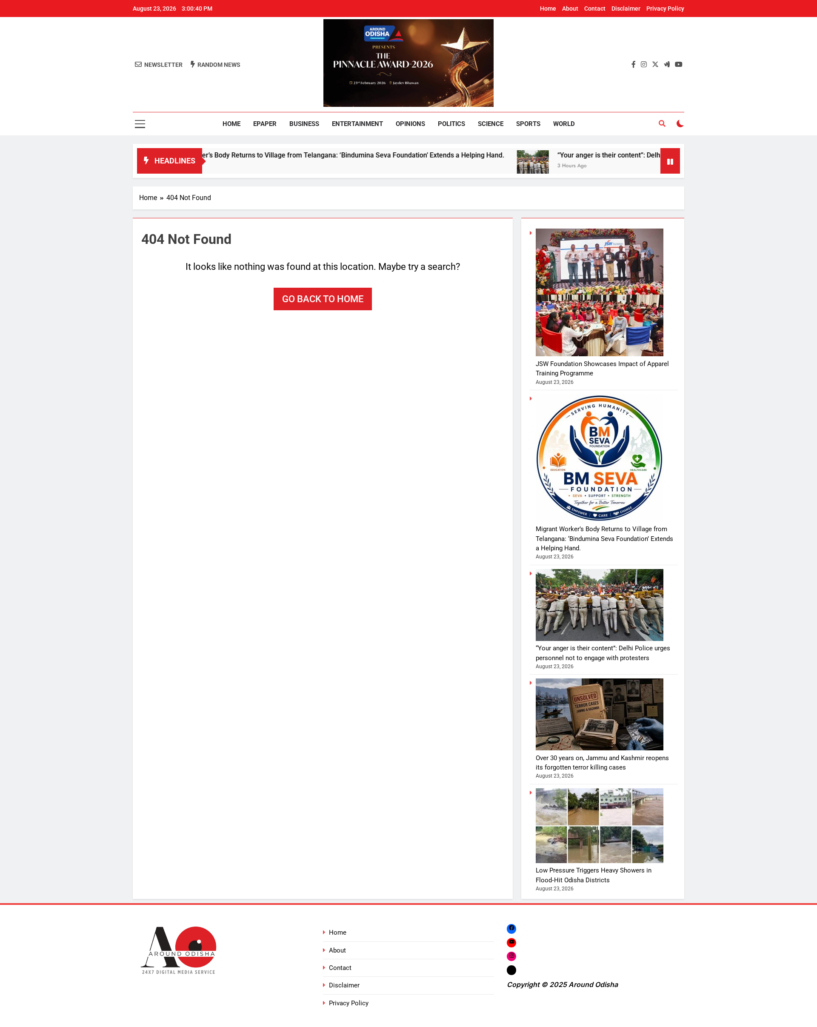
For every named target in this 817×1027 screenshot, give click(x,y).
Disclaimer (625, 8)
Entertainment (357, 124)
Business (304, 124)
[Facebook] (511, 928)
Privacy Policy (665, 8)
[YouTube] (511, 942)
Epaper (265, 124)
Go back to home (322, 299)
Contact (595, 8)
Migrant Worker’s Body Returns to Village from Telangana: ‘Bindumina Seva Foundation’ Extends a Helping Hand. (291, 155)
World (564, 124)
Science (490, 124)
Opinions (410, 124)
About (570, 8)
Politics (451, 124)
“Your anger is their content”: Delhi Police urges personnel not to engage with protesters (651, 155)
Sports (528, 124)
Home (548, 8)
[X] (511, 970)
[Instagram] (511, 956)
